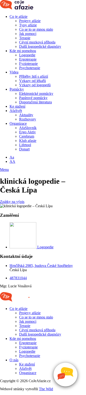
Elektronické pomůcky (36, 94)
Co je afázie (18, 16)
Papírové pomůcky (33, 98)
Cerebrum (26, 136)
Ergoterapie (28, 59)
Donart (24, 149)
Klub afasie (27, 141)
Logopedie (27, 55)
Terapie (24, 38)
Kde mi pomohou (23, 51)
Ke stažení (17, 106)
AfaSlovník (28, 128)
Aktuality (26, 115)
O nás (14, 360)
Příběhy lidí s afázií (33, 76)
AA (12, 161)
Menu (4, 170)
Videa (14, 72)
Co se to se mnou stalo (36, 29)
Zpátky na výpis (12, 202)
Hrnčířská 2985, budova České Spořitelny (41, 266)
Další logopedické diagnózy (40, 46)
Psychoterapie (29, 68)
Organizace (18, 123)
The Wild (46, 389)
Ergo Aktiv (27, 132)
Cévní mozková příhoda (37, 42)
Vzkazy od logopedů (35, 85)
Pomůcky (17, 89)
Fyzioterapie (28, 64)
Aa (12, 157)
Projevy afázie (30, 21)
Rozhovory (27, 119)
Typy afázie (28, 25)
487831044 (18, 278)
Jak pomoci (27, 34)
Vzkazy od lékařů (32, 81)
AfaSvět (16, 111)
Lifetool (25, 145)
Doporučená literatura (35, 102)
